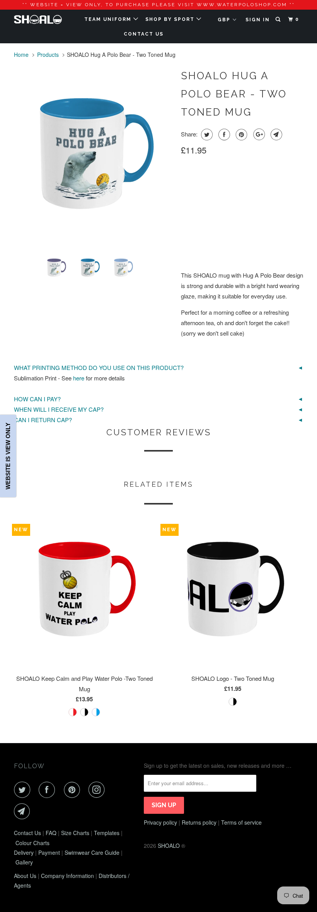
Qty (186, 240)
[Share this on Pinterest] (240, 134)
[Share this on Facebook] (223, 134)
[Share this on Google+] (258, 134)
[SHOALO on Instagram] (98, 790)
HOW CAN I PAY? (37, 399)
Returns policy (199, 822)
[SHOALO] (38, 19)
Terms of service (241, 822)
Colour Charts (32, 843)
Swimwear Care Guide (92, 852)
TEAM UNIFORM (108, 19)
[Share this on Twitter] (206, 134)
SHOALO (169, 845)
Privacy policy (160, 822)
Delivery (24, 852)
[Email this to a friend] (275, 134)
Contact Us (27, 833)
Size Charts (75, 833)
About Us (25, 876)
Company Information (67, 876)
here (78, 378)
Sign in (257, 19)
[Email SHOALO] (23, 811)
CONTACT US (144, 34)
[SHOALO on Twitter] (23, 790)
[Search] (278, 19)
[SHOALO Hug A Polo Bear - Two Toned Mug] (93, 156)
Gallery (24, 862)
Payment (49, 852)
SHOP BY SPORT (170, 19)
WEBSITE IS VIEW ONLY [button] (8, 456)
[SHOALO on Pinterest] (73, 790)
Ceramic (196, 184)
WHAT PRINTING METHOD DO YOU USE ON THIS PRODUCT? (99, 367)
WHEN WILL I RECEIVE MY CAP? (59, 409)
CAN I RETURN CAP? (43, 420)
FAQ (51, 833)
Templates (106, 833)
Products (48, 54)
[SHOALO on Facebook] (48, 790)
